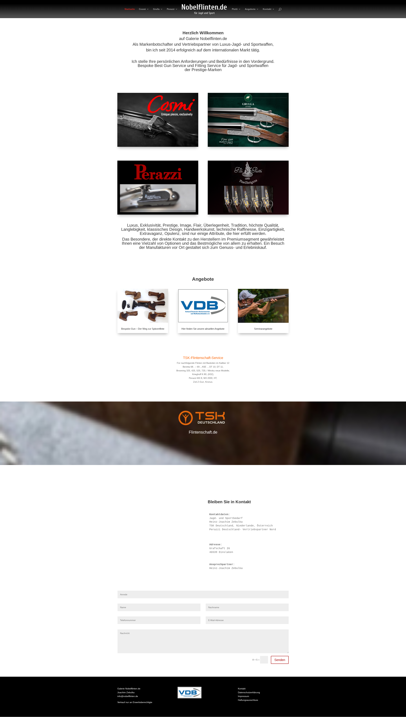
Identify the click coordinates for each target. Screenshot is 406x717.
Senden (279, 660)
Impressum (243, 696)
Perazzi (170, 9)
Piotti (235, 9)
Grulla (156, 9)
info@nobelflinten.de (127, 696)
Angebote (250, 9)
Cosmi (142, 9)
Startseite (129, 9)
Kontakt (267, 9)
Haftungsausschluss (248, 700)
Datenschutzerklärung (249, 692)
